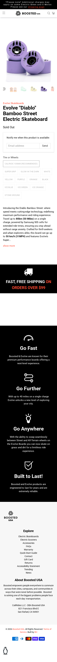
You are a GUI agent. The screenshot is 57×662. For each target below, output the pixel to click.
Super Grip (10, 171)
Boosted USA (18, 629)
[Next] (48, 56)
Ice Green (23, 187)
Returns (28, 563)
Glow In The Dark (30, 171)
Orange (33, 179)
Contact (28, 556)
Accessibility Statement (28, 566)
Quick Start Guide (28, 553)
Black (45, 179)
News (28, 572)
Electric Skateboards (29, 536)
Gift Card (28, 559)
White (47, 171)
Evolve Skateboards (13, 103)
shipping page (36, 7)
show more (9, 245)
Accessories (28, 543)
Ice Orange (38, 187)
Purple (21, 179)
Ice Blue (9, 187)
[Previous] (8, 56)
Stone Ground (12, 195)
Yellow (9, 179)
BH (36, 632)
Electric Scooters (28, 539)
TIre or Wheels (10, 157)
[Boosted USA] (28, 13)
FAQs (28, 546)
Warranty (28, 549)
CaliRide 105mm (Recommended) (21, 164)
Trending (28, 569)
